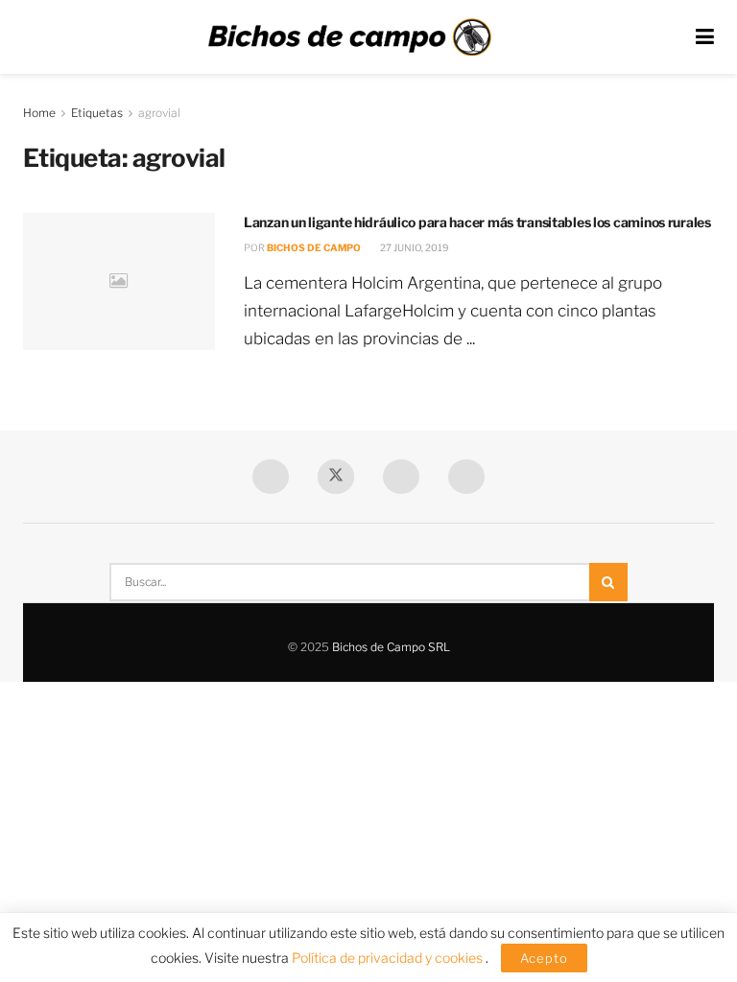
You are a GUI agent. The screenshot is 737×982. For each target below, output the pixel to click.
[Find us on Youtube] (401, 476)
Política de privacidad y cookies (389, 957)
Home (39, 112)
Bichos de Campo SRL (391, 647)
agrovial (159, 112)
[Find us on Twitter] (336, 476)
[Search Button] (608, 582)
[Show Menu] (705, 37)
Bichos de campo (314, 247)
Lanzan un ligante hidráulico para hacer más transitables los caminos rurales (477, 222)
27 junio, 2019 (413, 247)
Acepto (544, 958)
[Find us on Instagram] (466, 476)
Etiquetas (97, 112)
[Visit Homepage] (349, 37)
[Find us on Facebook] (270, 476)
